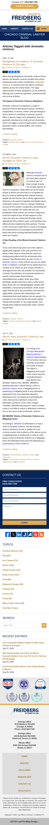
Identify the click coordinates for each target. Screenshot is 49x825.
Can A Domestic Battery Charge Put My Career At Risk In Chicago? (23, 644)
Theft (6, 579)
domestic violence (14, 142)
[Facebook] (7, 534)
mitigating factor (8, 462)
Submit (24, 523)
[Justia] (24, 534)
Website (14, 29)
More (43, 29)
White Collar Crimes (13, 603)
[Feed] (41, 534)
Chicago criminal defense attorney (20, 321)
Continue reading (9, 134)
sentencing (20, 462)
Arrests (7, 594)
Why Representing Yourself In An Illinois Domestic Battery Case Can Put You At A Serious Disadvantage (24, 656)
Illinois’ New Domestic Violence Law (22, 336)
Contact (27, 29)
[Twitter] (13, 534)
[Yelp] (35, 534)
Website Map (24, 777)
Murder (8, 565)
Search (44, 625)
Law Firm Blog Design (23, 822)
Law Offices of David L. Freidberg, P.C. (31, 815)
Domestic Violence (16, 140)
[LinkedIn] (19, 534)
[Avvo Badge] (40, 684)
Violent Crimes (11, 570)
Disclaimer (25, 770)
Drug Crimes (10, 575)
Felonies (8, 589)
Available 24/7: (25, 4)
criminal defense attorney (17, 459)
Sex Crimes (10, 560)
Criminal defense (16, 455)
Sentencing (6, 457)
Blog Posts (24, 791)
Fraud (7, 599)
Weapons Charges (12, 584)
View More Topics (10, 608)
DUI (6, 556)
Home (4, 29)
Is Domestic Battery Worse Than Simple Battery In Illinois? (23, 667)
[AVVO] (30, 534)
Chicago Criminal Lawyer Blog (24, 18)
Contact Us (24, 784)
